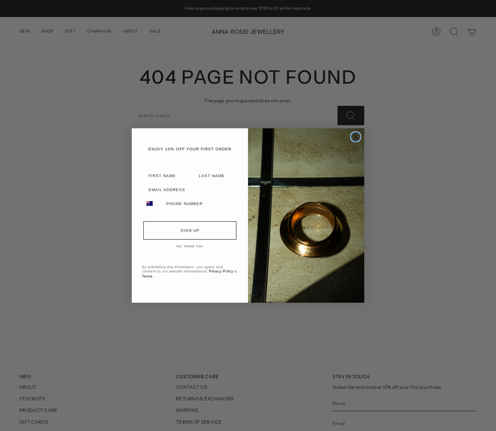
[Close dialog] (355, 136)
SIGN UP (190, 230)
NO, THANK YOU (190, 246)
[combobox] (152, 203)
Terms (147, 276)
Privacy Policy (221, 271)
